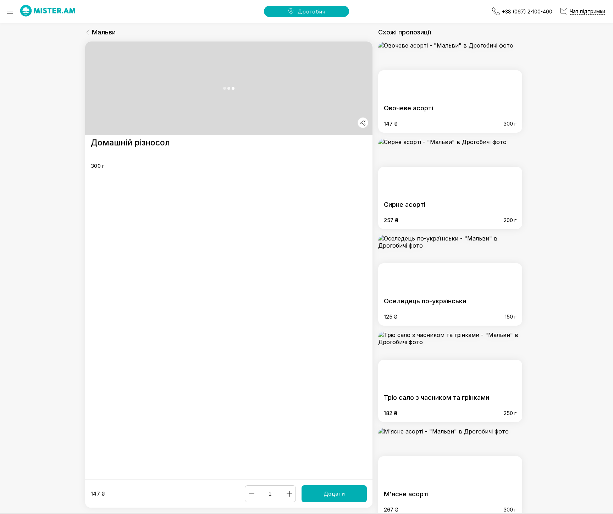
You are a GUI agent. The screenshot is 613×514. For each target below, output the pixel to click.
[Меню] (10, 11)
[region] (228, 260)
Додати (334, 493)
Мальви (104, 32)
